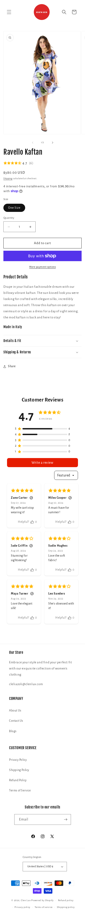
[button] (9, 12)
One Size (14, 207)
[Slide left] (33, 143)
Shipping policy (66, 907)
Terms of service (44, 907)
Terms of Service (20, 790)
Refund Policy (18, 780)
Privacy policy (22, 907)
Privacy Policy (18, 759)
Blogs (13, 731)
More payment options (42, 266)
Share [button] (12, 366)
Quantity (8, 217)
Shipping (7, 178)
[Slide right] (53, 143)
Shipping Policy (19, 770)
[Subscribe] (66, 819)
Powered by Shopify (42, 900)
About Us (15, 710)
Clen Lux (26, 900)
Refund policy (66, 900)
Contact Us (16, 720)
